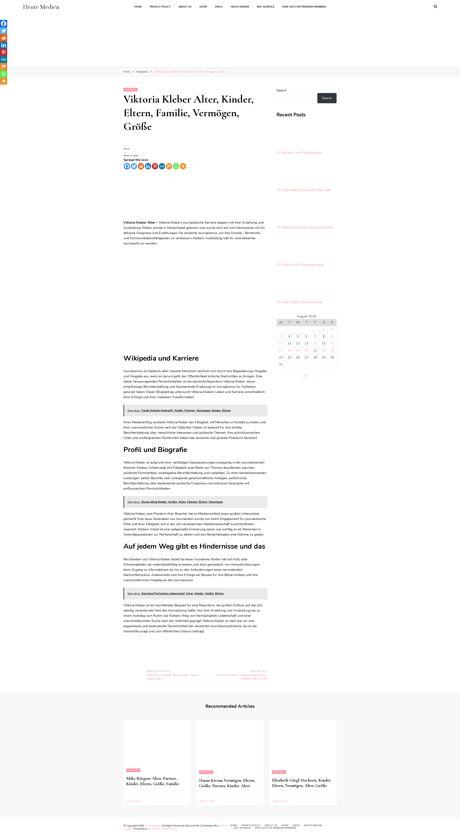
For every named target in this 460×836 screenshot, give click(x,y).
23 (332, 350)
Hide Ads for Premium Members (304, 6)
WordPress (154, 828)
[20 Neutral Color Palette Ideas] (290, 136)
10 (281, 343)
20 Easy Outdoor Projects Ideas (300, 302)
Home (138, 6)
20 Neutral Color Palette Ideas (299, 152)
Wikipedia (130, 89)
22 (324, 350)
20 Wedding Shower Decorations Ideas (305, 227)
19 (298, 350)
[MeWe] (162, 166)
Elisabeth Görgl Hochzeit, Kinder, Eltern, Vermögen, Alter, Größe (301, 783)
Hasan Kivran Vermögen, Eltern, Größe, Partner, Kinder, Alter (227, 783)
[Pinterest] (155, 166)
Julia (126, 149)
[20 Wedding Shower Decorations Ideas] (290, 210)
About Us (184, 6)
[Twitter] (134, 166)
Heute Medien (41, 7)
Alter (203, 6)
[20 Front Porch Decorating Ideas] (290, 248)
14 (315, 343)
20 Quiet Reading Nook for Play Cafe (304, 190)
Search (281, 90)
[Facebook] (127, 166)
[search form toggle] (435, 6)
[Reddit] (141, 166)
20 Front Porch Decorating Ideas (300, 265)
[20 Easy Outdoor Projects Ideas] (290, 285)
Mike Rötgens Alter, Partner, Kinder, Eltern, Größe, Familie (152, 781)
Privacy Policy (160, 6)
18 (289, 350)
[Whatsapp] (176, 166)
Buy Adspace (265, 6)
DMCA (219, 6)
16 (332, 343)
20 (307, 350)
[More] (183, 166)
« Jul (305, 375)
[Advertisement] (230, 37)
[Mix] (169, 166)
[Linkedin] (148, 166)
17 (281, 350)
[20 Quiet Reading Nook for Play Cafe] (290, 173)
